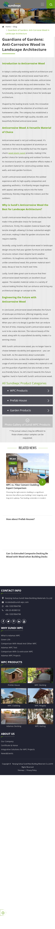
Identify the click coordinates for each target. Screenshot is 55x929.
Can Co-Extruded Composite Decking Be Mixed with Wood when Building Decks (27, 555)
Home (8, 26)
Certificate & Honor (9, 745)
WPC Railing (40, 726)
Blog (15, 26)
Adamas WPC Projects (10, 655)
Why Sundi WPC (12, 628)
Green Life (5, 639)
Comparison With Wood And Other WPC (19, 643)
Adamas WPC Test (9, 647)
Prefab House (18, 400)
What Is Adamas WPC (10, 635)
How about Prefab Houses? (20, 519)
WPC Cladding (14, 705)
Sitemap (21, 770)
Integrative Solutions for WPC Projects (18, 749)
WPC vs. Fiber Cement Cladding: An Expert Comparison (24, 486)
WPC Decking (40, 685)
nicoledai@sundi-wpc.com (17, 602)
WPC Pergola (40, 705)
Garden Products (20, 410)
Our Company (7, 741)
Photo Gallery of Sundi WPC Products (27, 424)
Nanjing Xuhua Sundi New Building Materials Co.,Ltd (31, 764)
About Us (8, 734)
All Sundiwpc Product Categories (24, 383)
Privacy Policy (32, 770)
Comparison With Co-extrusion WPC (17, 651)
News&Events (7, 753)
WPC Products (19, 390)
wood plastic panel (16, 153)
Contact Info (11, 590)
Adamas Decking (13, 726)
